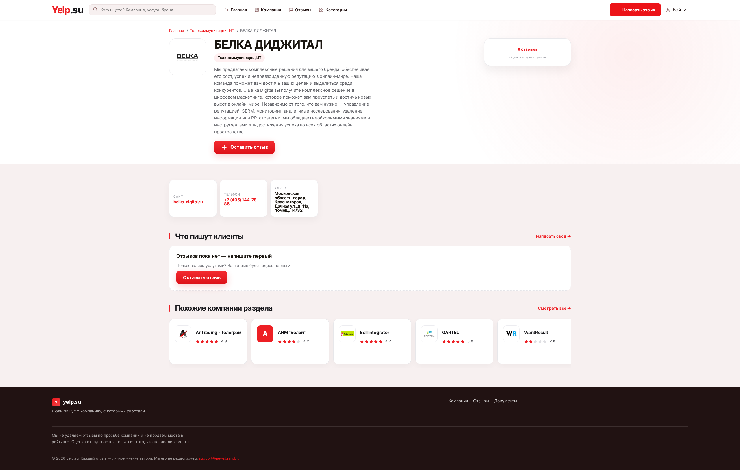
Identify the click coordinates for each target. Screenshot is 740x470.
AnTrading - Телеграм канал (219, 332)
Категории (336, 9)
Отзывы (303, 9)
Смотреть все (554, 308)
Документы (505, 400)
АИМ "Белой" (291, 332)
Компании (271, 9)
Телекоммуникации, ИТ (212, 30)
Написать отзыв (638, 9)
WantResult (536, 332)
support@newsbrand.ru (219, 458)
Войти (680, 9)
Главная (239, 9)
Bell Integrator (374, 332)
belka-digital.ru (188, 201)
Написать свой (553, 236)
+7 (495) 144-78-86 (241, 202)
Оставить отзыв (249, 147)
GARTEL (450, 332)
